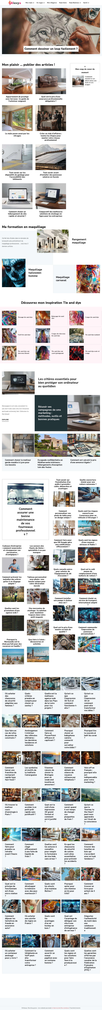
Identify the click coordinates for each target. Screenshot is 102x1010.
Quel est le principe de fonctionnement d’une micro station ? (11, 889)
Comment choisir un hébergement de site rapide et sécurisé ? (17, 213)
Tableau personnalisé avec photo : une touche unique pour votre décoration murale (36, 581)
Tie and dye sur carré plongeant (58, 352)
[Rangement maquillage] (53, 241)
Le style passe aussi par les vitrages (17, 134)
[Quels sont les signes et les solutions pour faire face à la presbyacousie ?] (70, 940)
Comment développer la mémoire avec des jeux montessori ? (31, 888)
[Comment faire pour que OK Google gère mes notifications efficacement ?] (64, 557)
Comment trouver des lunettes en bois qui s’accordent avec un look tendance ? (90, 851)
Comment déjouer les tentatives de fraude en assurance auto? (11, 922)
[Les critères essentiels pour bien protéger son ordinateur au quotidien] (18, 382)
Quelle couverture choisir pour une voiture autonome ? (87, 482)
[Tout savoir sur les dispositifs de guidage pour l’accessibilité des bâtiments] (17, 157)
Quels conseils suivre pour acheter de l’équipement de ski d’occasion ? (63, 572)
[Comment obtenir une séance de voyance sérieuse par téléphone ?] (70, 757)
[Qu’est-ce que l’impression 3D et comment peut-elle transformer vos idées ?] (90, 683)
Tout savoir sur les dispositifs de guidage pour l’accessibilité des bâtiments (17, 175)
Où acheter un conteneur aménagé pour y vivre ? (11, 954)
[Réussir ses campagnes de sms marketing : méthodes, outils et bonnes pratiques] (83, 413)
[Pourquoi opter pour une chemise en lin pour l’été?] (70, 874)
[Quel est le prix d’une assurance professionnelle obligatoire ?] (50, 81)
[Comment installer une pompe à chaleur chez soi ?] (64, 613)
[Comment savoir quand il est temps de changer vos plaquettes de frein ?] (70, 795)
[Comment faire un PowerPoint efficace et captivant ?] (51, 720)
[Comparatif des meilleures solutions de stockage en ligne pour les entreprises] (50, 196)
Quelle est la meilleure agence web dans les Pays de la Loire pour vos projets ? (51, 700)
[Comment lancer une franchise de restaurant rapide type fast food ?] (11, 757)
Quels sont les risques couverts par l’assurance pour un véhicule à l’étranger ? (88, 514)
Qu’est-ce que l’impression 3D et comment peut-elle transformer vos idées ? (90, 702)
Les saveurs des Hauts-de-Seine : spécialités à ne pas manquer (37, 549)
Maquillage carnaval (63, 278)
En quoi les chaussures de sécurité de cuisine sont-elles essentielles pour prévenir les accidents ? (70, 854)
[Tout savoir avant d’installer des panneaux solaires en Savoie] (50, 157)
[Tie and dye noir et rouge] (76, 353)
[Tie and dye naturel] (76, 335)
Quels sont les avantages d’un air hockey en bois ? (50, 922)
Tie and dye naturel (92, 335)
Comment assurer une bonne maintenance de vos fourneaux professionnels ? (25, 521)
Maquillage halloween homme (35, 273)
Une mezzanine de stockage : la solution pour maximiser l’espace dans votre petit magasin (36, 612)
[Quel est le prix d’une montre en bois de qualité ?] (64, 642)
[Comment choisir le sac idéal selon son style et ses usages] (78, 81)
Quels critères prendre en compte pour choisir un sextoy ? (31, 699)
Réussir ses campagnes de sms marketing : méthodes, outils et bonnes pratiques (50, 413)
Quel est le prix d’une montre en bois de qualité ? (62, 629)
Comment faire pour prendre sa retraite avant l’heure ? (11, 850)
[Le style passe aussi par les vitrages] (17, 118)
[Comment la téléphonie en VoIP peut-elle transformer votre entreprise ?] (31, 940)
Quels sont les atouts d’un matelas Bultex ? (51, 887)
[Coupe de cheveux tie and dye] (43, 335)
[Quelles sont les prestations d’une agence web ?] (13, 623)
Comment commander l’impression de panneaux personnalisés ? (87, 630)
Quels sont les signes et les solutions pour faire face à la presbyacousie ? (70, 958)
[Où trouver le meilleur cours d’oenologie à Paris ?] (11, 795)
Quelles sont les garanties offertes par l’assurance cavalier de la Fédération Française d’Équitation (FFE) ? (90, 960)
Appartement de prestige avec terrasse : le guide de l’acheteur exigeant (17, 98)
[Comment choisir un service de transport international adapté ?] (89, 615)
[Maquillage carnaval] (88, 279)
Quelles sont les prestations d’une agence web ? (12, 610)
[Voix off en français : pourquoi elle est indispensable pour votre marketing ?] (90, 757)
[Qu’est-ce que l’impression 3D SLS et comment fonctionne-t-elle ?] (70, 683)
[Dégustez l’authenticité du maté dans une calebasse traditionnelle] (90, 906)
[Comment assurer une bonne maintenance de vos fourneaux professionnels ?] (25, 494)
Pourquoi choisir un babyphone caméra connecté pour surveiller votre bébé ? (70, 739)
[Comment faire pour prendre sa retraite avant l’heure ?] (11, 834)
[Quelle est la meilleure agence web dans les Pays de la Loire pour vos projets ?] (51, 683)
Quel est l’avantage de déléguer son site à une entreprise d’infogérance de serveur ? (70, 923)
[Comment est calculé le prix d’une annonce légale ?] (83, 445)
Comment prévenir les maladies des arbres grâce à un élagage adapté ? (12, 580)
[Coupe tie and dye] (76, 318)
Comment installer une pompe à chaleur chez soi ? (63, 600)
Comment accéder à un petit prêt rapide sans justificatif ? (30, 809)
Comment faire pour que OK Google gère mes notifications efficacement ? (63, 543)
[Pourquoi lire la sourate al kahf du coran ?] (90, 720)
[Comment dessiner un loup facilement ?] (51, 31)
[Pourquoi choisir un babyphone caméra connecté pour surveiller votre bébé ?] (70, 720)
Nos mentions (65, 1008)
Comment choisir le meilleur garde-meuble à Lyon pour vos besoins (18, 462)
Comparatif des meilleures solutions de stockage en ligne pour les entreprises (50, 213)
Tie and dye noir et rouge (92, 352)
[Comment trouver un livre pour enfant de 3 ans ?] (90, 874)
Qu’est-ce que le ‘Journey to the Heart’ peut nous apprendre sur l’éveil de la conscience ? (90, 814)
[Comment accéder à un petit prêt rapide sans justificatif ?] (31, 795)
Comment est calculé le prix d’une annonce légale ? (83, 461)
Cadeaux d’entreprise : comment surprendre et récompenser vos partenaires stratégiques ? (12, 550)
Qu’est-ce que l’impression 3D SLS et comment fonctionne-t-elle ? (70, 700)
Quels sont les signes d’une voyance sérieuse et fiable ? (87, 542)
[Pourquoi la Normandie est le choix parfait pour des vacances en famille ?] (13, 656)
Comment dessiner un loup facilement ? (51, 49)
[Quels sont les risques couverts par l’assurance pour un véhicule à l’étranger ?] (89, 528)
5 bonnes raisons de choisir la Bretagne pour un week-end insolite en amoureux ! (50, 776)
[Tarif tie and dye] (9, 335)
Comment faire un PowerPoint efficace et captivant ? (50, 735)
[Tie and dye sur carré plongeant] (43, 353)
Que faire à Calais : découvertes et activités (36, 641)
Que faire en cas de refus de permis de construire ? (11, 734)
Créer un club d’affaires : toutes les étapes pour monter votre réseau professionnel (51, 136)
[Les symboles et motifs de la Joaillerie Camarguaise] (31, 757)
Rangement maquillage (79, 241)
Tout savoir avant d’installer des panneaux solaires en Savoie (51, 174)
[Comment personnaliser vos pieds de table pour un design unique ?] (64, 528)
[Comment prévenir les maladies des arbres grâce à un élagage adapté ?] (13, 594)
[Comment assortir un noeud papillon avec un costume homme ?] (51, 940)
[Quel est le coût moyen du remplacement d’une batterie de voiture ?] (89, 586)
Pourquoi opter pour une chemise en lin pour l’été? (70, 888)
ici (52, 1008)
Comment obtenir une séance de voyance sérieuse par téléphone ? (70, 773)
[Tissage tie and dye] (9, 318)
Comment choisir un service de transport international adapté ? (88, 601)
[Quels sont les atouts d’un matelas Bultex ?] (51, 874)
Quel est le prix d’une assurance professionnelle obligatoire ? (50, 98)
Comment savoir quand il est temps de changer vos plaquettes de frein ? (70, 812)
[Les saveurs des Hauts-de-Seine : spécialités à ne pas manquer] (38, 563)
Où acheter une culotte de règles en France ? (30, 920)
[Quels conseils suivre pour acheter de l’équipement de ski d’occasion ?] (64, 586)
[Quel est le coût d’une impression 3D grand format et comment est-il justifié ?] (51, 795)
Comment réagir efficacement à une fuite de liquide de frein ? (31, 850)
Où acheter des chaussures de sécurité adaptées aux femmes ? (11, 699)
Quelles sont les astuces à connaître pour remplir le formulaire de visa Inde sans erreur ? (51, 851)
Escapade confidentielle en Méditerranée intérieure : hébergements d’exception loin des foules (50, 464)
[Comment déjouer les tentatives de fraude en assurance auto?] (11, 906)
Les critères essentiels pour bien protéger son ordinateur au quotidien (58, 382)
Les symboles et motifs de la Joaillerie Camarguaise (31, 771)
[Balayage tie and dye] (43, 318)
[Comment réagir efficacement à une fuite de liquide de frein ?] (31, 834)
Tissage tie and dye (25, 317)
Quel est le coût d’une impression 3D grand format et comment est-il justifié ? (50, 813)
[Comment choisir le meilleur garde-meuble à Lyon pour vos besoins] (18, 445)
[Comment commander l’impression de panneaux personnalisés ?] (89, 644)
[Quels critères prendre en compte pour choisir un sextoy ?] (31, 683)
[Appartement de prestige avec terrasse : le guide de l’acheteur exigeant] (17, 81)
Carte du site (56, 1008)
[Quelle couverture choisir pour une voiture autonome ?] (89, 495)
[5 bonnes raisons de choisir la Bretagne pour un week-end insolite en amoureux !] (51, 757)
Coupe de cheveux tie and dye (58, 335)
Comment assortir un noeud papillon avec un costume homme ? (51, 956)
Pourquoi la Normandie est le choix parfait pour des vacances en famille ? (12, 642)
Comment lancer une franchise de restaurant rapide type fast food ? (10, 773)
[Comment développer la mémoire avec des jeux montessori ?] (31, 874)
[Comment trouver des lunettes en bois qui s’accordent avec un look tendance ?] (90, 834)
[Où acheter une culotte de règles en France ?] (31, 906)
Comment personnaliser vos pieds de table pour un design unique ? (62, 514)
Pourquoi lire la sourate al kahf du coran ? (90, 734)
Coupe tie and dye (92, 317)
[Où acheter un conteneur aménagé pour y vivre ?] (11, 940)
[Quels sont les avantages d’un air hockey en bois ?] (51, 906)
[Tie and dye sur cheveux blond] (9, 353)
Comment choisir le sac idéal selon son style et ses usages (91, 80)
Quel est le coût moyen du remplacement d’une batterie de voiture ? (88, 572)
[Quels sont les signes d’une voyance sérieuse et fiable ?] (89, 555)
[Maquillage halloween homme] (14, 273)
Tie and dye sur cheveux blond (23, 352)
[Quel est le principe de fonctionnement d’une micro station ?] (11, 874)
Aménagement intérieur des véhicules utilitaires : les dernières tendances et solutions (31, 737)
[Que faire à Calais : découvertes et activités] (38, 654)
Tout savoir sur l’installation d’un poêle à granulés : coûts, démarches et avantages (63, 484)
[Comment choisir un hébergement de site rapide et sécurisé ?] (17, 196)
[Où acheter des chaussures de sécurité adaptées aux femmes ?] (11, 683)
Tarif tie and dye (24, 335)
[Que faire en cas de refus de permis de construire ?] (11, 720)
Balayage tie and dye (58, 317)
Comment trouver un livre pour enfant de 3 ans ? (89, 888)
